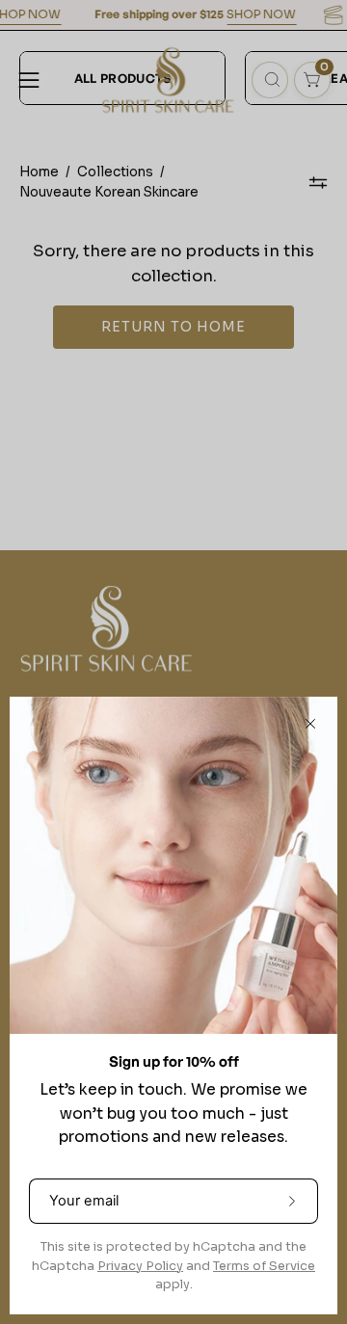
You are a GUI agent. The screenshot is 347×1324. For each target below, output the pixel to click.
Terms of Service (264, 1266)
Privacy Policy (140, 1266)
